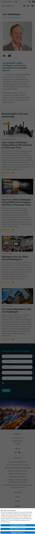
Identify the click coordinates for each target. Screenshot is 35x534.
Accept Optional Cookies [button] (18, 525)
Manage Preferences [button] (17, 532)
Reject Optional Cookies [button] (17, 529)
